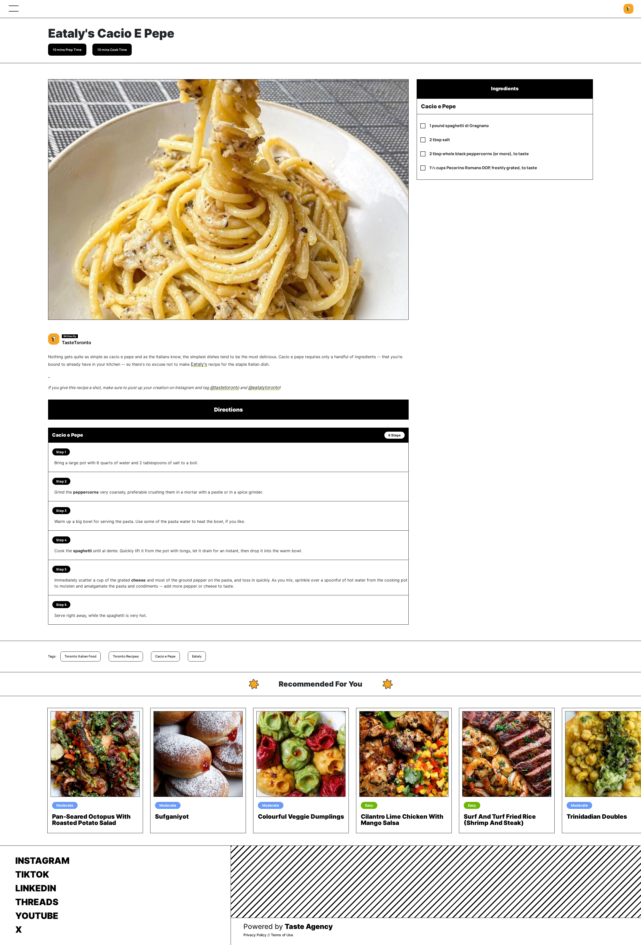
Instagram (42, 861)
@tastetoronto (224, 387)
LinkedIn (35, 888)
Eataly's (199, 364)
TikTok (32, 874)
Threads (36, 902)
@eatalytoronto (263, 387)
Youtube (36, 916)
